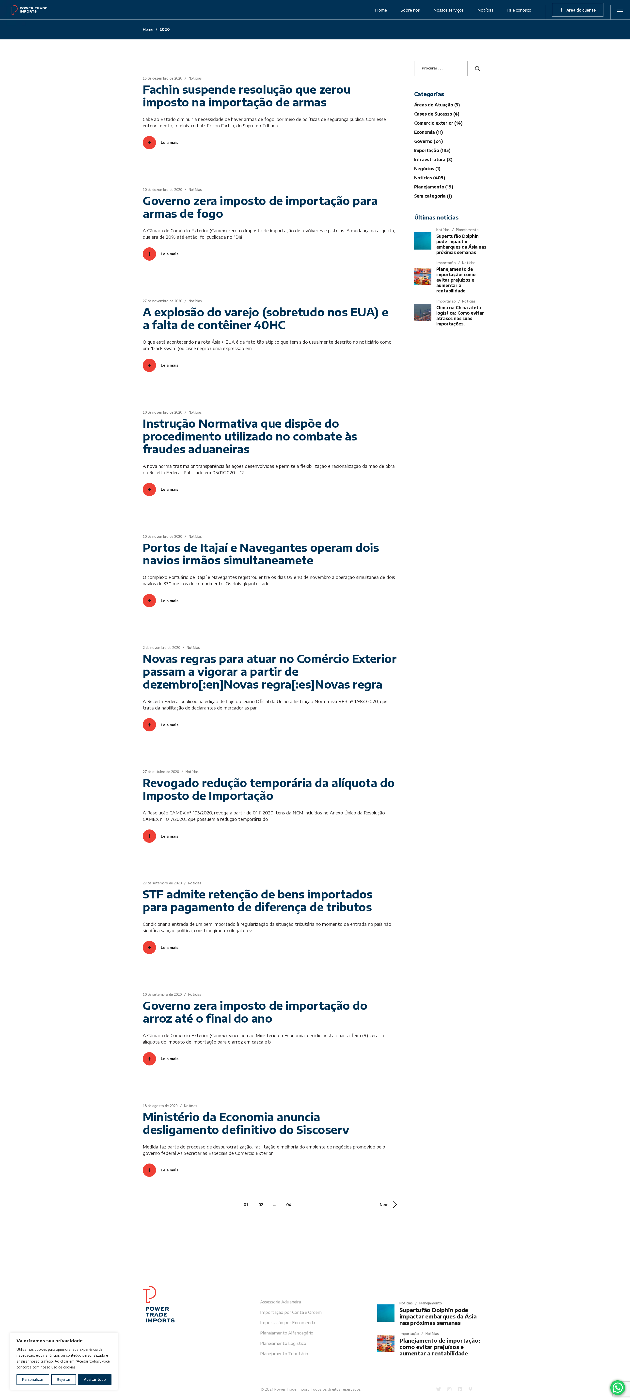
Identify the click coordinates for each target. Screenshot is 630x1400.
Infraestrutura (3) (433, 159)
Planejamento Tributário (284, 1353)
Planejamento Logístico (283, 1343)
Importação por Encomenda (287, 1322)
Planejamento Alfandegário (286, 1332)
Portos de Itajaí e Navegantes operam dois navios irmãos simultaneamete (261, 553)
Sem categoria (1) (433, 196)
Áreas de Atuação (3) (437, 104)
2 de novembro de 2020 (161, 647)
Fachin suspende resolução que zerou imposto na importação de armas (246, 95)
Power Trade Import (291, 1389)
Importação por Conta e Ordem (291, 1312)
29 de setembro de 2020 (162, 882)
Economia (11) (428, 132)
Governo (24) (428, 141)
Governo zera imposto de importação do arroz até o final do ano (255, 1011)
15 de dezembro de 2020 (162, 78)
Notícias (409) (429, 177)
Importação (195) (432, 150)
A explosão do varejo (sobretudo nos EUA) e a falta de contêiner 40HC (265, 318)
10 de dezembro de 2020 (162, 189)
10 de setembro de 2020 (162, 994)
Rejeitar (63, 1379)
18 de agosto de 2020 (160, 1105)
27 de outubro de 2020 (161, 771)
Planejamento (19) (433, 186)
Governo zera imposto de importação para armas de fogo (260, 207)
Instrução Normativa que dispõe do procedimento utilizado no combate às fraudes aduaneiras (250, 436)
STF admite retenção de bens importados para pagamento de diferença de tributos (257, 900)
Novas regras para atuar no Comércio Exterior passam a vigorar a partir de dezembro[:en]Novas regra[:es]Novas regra (269, 671)
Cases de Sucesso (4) (437, 114)
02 (260, 1204)
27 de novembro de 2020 (162, 300)
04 (288, 1204)
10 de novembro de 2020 (162, 412)
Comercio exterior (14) (438, 123)
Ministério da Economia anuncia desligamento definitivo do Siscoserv (246, 1123)
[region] (64, 1361)
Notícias (195, 78)
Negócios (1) (427, 168)
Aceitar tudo (95, 1379)
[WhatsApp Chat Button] (617, 1387)
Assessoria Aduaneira (280, 1301)
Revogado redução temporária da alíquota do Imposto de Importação (268, 789)
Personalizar (32, 1379)
